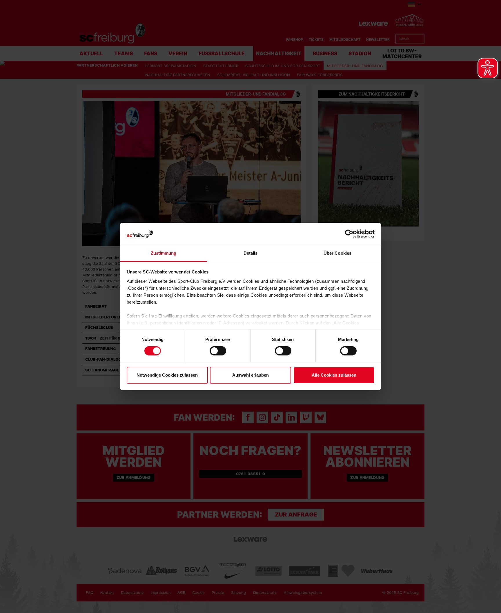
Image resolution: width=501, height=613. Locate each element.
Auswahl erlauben (250, 375)
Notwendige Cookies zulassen (167, 375)
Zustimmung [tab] (164, 253)
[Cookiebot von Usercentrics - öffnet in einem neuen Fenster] (349, 233)
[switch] (218, 350)
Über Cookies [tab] (337, 253)
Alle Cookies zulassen (334, 375)
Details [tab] (251, 253)
